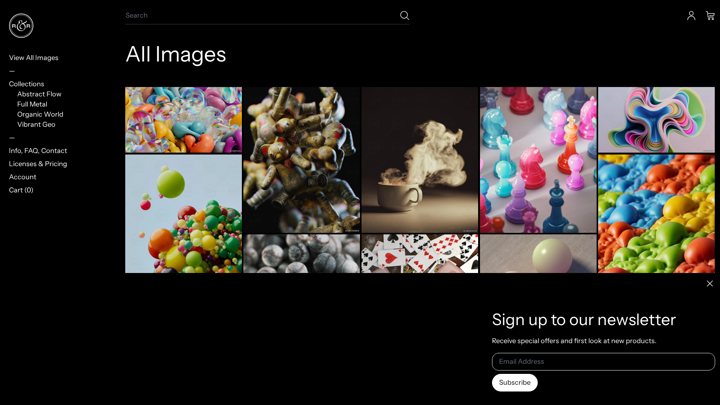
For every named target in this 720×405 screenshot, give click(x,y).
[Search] (405, 15)
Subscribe (515, 382)
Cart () (21, 190)
